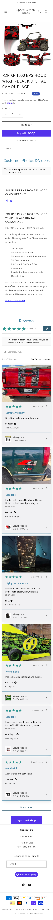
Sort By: (34, 359)
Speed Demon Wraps (16, 909)
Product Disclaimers (15, 300)
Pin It (8, 200)
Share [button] (8, 148)
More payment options (26, 140)
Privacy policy (45, 909)
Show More (10, 507)
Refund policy (32, 909)
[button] (6, 11)
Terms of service (19, 914)
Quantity (6, 108)
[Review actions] (46, 406)
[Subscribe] (43, 864)
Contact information (35, 914)
